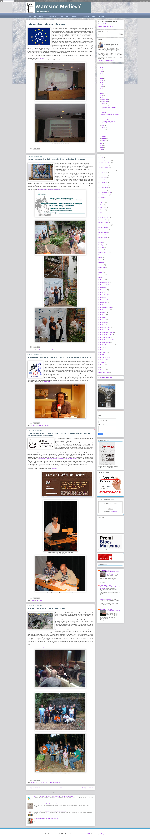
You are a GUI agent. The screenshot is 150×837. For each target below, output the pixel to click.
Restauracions (59, 349)
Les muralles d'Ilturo (105, 570)
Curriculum (41, 16)
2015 (101, 91)
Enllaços (74, 16)
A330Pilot (88, 833)
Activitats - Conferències (36, 151)
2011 (101, 143)
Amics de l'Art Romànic (106, 585)
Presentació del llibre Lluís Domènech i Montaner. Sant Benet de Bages (50, 811)
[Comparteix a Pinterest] (39, 149)
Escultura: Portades (103, 232)
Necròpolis (101, 262)
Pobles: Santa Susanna (56, 151)
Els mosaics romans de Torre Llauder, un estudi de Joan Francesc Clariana (112, 573)
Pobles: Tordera (39, 600)
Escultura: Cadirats (103, 220)
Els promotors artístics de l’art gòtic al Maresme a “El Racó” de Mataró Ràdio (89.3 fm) (59, 357)
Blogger (102, 833)
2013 (101, 95)
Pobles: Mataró (102, 314)
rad (99, 367)
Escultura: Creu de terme (104, 225)
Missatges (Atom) (64, 792)
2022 (101, 76)
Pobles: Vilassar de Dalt (104, 354)
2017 (101, 86)
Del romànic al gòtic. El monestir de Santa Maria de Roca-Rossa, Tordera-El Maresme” (57, 458)
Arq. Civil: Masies (102, 190)
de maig (103, 132)
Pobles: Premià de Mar (104, 329)
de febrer (103, 138)
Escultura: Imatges (103, 229)
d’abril (103, 134)
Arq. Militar (101, 197)
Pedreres (100, 272)
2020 (101, 80)
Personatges (101, 274)
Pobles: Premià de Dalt (104, 327)
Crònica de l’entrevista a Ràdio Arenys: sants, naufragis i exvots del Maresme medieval (54, 796)
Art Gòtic (41, 425)
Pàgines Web (101, 267)
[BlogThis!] (35, 149)
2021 (101, 78)
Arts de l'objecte (102, 215)
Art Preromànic (102, 207)
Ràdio (67, 16)
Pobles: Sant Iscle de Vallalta (105, 334)
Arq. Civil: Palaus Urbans (104, 192)
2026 (101, 67)
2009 (101, 147)
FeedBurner (114, 511)
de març (103, 136)
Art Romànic (101, 210)
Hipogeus (100, 242)
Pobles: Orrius (101, 319)
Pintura (100, 277)
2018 (101, 84)
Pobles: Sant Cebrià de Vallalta (106, 332)
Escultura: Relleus (102, 235)
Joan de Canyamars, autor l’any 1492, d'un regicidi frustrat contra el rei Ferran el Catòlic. (54, 803)
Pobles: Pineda (102, 324)
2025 (101, 69)
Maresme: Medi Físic (103, 252)
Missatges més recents (34, 787)
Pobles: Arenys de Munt (104, 284)
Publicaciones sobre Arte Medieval (109, 598)
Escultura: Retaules (103, 237)
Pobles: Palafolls (102, 322)
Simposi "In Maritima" (103, 372)
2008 (101, 149)
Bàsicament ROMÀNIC (106, 609)
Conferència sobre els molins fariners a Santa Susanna (47, 24)
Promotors (46, 425)
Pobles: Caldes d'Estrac (104, 294)
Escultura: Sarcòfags (103, 240)
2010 (101, 145)
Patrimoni (44, 349)
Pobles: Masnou (102, 312)
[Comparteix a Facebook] (38, 149)
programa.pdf (71, 59)
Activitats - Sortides (103, 175)
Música (100, 257)
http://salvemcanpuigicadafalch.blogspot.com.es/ (49, 189)
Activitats (33, 349)
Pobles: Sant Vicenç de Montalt (106, 339)
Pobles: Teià (101, 347)
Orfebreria (101, 265)
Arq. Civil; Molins (46, 151)
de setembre (104, 105)
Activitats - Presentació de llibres (106, 170)
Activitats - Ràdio (35, 425)
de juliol (103, 127)
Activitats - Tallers (102, 177)
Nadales (100, 259)
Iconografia (101, 247)
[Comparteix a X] (36, 149)
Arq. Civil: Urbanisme (103, 195)
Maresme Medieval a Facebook (106, 23)
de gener (103, 140)
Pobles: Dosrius (102, 304)
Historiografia (39, 349)
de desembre (104, 99)
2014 (101, 93)
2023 (101, 74)
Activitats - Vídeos (102, 180)
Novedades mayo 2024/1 (106, 599)
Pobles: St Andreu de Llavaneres (106, 344)
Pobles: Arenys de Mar (104, 282)
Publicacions (101, 364)
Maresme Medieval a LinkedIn (105, 26)
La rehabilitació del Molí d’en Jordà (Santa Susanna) (46, 608)
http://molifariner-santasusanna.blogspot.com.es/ (39, 647)
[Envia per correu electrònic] (33, 149)
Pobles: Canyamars (103, 302)
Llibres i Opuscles (52, 16)
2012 (101, 97)
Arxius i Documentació (103, 217)
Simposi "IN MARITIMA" (98, 16)
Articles (61, 16)
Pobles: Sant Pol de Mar (104, 337)
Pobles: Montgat (102, 317)
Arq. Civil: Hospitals (103, 187)
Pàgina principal (32, 16)
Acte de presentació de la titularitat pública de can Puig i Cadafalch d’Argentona (56, 159)
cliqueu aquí (41, 58)
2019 (101, 82)
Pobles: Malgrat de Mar (104, 309)
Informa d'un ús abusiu (105, 377)
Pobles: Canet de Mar (103, 299)
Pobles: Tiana (101, 349)
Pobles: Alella (101, 279)
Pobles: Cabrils (102, 292)
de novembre (104, 101)
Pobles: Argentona (51, 349)
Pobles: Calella (102, 297)
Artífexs (100, 212)
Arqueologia (101, 202)
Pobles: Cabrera (102, 289)
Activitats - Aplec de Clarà (104, 160)
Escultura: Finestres (103, 227)
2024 (101, 71)
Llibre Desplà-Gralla (84, 16)
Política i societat (102, 359)
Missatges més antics (87, 787)
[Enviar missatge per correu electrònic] (31, 148)
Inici (61, 787)
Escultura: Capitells (103, 222)
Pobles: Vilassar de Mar (104, 357)
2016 (101, 89)
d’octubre (103, 103)
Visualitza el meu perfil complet (106, 60)
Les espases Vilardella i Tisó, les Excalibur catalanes (46, 818)
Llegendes (101, 250)
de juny (103, 129)
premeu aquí (47, 381)
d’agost (103, 125)
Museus (100, 254)
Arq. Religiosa (101, 200)
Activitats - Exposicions (104, 167)
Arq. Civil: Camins (102, 185)
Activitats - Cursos (102, 165)
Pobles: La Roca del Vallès (105, 307)
